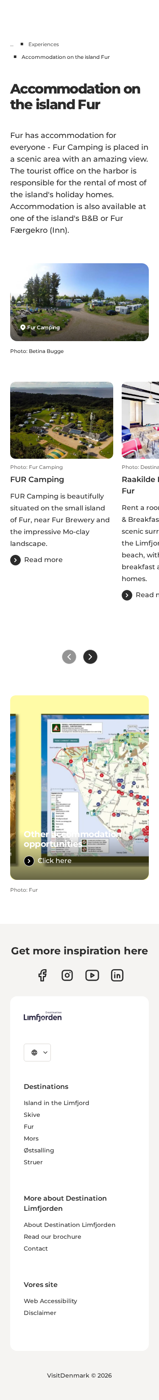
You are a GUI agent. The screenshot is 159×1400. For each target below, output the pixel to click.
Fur (29, 1126)
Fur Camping (43, 327)
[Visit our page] (42, 975)
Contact (36, 1248)
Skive (32, 1115)
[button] (61, 514)
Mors (31, 1138)
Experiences (43, 44)
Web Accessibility (50, 1301)
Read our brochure (52, 1236)
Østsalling (39, 1150)
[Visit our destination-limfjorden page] (117, 975)
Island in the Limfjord (56, 1103)
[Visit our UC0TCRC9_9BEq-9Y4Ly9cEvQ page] (92, 975)
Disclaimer (40, 1313)
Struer (33, 1162)
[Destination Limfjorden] (42, 1016)
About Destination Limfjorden (70, 1225)
